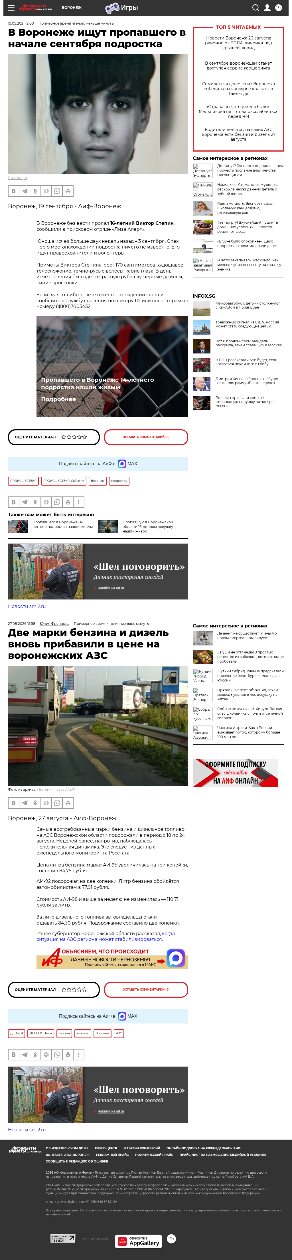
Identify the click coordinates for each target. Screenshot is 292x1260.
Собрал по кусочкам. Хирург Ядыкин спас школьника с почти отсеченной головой (250, 713)
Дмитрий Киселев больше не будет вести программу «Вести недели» (247, 381)
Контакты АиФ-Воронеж (68, 1155)
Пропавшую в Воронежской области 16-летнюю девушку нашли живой (148, 526)
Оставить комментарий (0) (146, 437)
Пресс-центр (106, 1148)
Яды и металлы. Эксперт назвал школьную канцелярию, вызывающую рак (245, 208)
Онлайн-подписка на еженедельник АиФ (204, 1148)
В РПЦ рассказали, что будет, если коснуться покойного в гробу (246, 362)
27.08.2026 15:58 (21, 623)
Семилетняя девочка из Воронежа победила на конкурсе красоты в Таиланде (238, 89)
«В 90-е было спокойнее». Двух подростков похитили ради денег (247, 243)
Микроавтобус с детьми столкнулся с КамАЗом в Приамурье (248, 305)
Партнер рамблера (95, 1239)
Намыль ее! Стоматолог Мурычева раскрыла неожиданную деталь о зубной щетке (248, 189)
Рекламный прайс (112, 1155)
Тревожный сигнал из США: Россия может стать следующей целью (247, 324)
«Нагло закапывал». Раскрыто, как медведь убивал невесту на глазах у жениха (249, 264)
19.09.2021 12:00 (21, 23)
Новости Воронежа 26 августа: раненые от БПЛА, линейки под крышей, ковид (238, 43)
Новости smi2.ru (27, 606)
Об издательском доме (67, 1148)
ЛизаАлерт (17, 178)
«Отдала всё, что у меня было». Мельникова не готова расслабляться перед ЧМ (238, 111)
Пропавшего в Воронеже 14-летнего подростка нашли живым (97, 383)
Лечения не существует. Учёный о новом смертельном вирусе (247, 635)
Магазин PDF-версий (141, 1148)
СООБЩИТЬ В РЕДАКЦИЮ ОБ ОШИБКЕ (77, 1161)
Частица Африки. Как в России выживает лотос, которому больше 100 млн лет (248, 732)
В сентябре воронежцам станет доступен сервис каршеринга (238, 66)
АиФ (71, 789)
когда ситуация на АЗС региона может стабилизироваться (105, 936)
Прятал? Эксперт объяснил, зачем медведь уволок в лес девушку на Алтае (247, 694)
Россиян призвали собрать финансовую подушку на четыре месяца (244, 402)
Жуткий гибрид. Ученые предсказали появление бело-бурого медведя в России (250, 675)
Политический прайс (154, 1155)
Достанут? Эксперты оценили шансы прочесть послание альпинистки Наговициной (250, 170)
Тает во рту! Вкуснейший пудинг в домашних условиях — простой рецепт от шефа (247, 227)
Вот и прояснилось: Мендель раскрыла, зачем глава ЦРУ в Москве (249, 343)
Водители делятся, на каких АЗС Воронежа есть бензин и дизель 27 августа (238, 134)
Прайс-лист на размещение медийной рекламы (223, 1155)
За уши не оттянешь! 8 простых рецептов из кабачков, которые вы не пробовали (250, 656)
